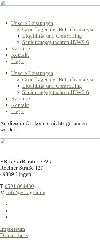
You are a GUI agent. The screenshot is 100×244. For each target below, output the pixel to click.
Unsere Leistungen (32, 23)
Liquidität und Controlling (52, 36)
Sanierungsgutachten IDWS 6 (55, 42)
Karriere (20, 48)
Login (17, 61)
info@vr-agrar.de (25, 192)
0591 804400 (19, 186)
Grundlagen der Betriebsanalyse (58, 29)
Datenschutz (14, 235)
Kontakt (20, 55)
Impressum (12, 229)
